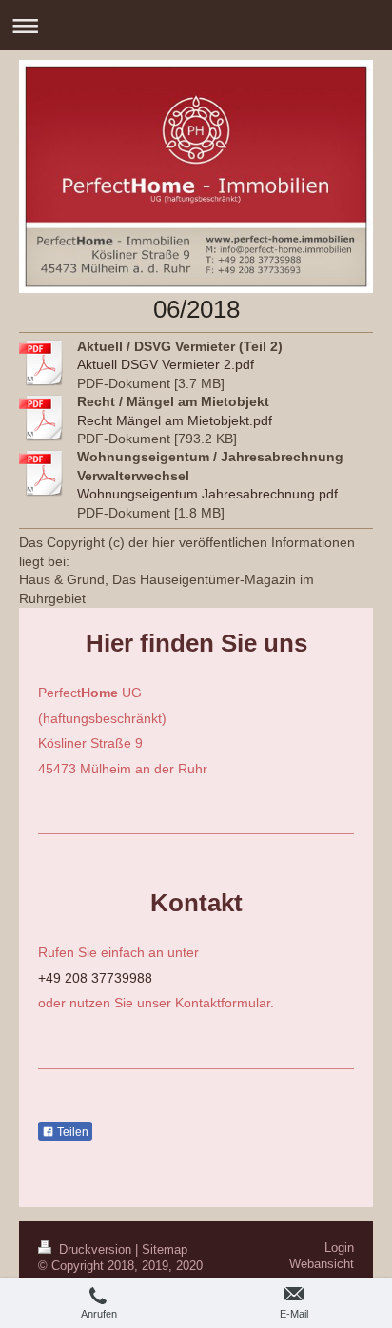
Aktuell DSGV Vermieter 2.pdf (165, 364)
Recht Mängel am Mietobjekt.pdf (174, 420)
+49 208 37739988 (95, 978)
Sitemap (164, 1250)
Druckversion (95, 1250)
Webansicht (321, 1264)
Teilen (71, 1132)
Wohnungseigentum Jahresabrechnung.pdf (207, 493)
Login (339, 1248)
